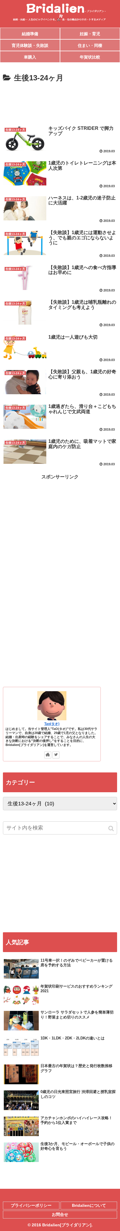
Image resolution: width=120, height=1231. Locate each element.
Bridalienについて (89, 1205)
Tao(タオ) (51, 724)
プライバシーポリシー (31, 1205)
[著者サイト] (47, 754)
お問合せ (60, 1214)
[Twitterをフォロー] (55, 754)
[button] (111, 828)
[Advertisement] (60, 102)
